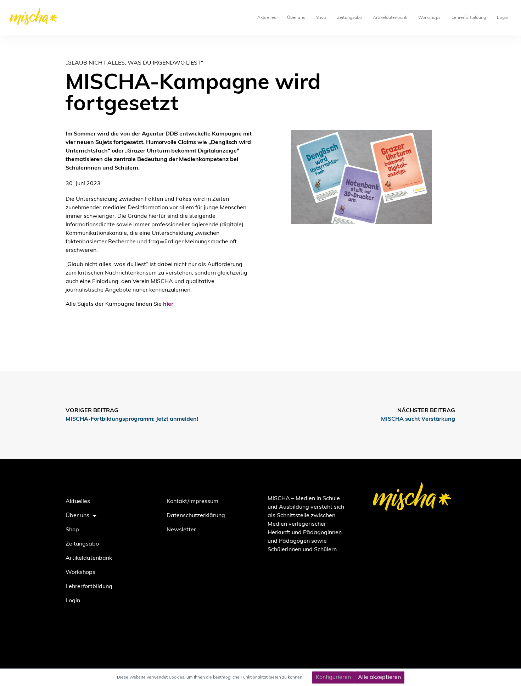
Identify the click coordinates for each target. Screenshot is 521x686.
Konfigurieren (333, 677)
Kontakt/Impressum (192, 501)
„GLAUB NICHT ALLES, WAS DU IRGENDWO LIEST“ (134, 63)
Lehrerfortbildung (469, 18)
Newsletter (181, 530)
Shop (321, 18)
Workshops (429, 18)
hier (168, 304)
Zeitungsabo (349, 18)
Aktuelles (266, 18)
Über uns (296, 18)
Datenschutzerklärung (196, 516)
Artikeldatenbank (390, 18)
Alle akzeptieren (379, 677)
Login (502, 18)
